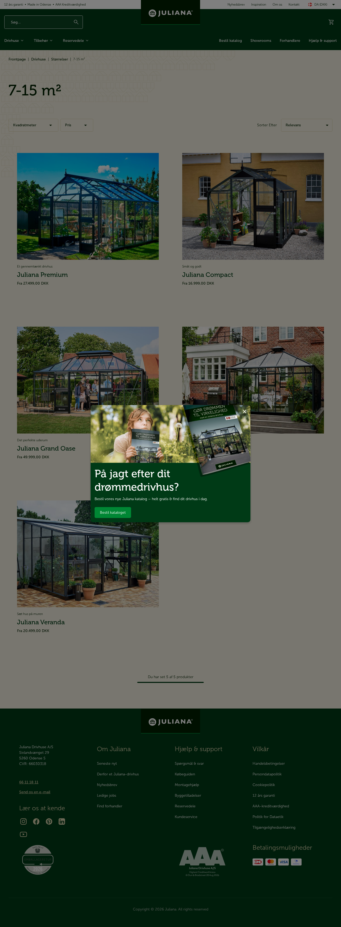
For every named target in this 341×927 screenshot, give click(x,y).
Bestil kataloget (113, 512)
